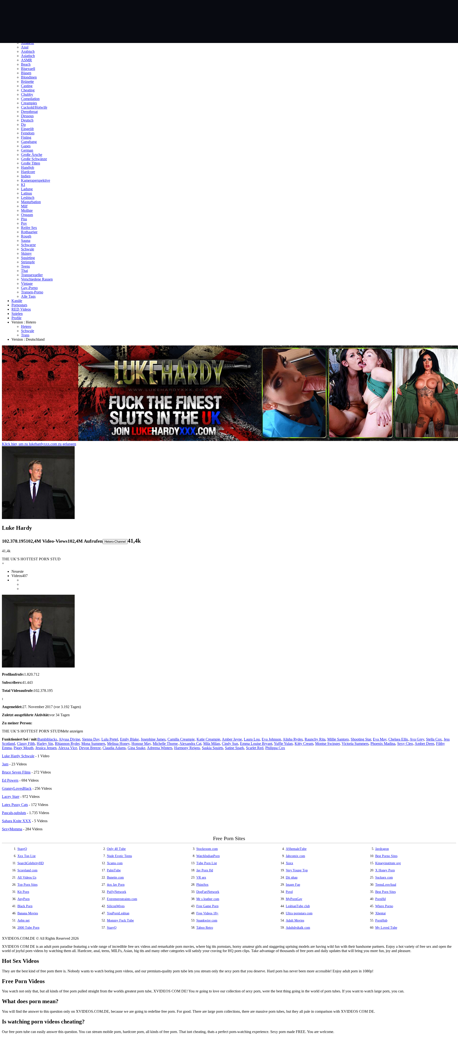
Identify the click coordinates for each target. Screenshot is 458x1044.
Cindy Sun (230, 744)
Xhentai (380, 913)
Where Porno (384, 906)
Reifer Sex (29, 228)
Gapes (26, 146)
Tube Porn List (206, 863)
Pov (24, 223)
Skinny (26, 253)
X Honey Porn (385, 870)
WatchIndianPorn (208, 856)
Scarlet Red (254, 748)
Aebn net (23, 920)
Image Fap (293, 884)
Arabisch (28, 51)
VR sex (201, 877)
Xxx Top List (26, 856)
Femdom (27, 133)
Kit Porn (23, 892)
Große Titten (30, 163)
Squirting (28, 258)
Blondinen (29, 77)
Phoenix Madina (382, 744)
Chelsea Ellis (398, 739)
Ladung (27, 189)
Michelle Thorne (165, 744)
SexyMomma (12, 829)
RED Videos (21, 309)
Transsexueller (32, 275)
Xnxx (289, 863)
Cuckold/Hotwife (34, 107)
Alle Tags (28, 296)
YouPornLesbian (118, 913)
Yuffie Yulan (283, 744)
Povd (289, 892)
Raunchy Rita (315, 739)
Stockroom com (207, 849)
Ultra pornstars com (299, 913)
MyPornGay (294, 899)
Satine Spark (234, 748)
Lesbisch (27, 198)
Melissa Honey (118, 744)
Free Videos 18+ (207, 913)
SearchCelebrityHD (30, 863)
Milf (24, 206)
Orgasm (27, 215)
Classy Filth (26, 744)
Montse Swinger (327, 744)
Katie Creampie (208, 739)
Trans (25, 335)
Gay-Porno (29, 288)
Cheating (28, 90)
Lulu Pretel (109, 739)
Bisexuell (28, 69)
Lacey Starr (10, 797)
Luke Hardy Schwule (18, 756)
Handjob (27, 167)
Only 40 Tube (116, 849)
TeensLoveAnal (385, 884)
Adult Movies (295, 920)
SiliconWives (116, 906)
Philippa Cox (275, 748)
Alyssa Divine (69, 739)
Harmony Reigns (187, 748)
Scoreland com (27, 870)
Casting (26, 86)
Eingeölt (27, 129)
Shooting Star (361, 739)
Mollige (27, 210)
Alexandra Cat (190, 744)
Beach (26, 64)
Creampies (29, 103)
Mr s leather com (207, 899)
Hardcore (28, 172)
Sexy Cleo (405, 744)
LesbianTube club (298, 906)
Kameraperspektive (35, 180)
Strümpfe (28, 262)
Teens (25, 266)
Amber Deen (424, 744)
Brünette (27, 81)
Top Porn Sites (27, 884)
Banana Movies (27, 913)
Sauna (25, 240)
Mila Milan (211, 744)
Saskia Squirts (212, 748)
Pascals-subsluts (14, 813)
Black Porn (24, 906)
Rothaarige (29, 232)
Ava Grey (417, 739)
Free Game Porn (207, 906)
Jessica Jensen (46, 748)
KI (23, 185)
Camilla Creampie (181, 739)
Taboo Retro (204, 927)
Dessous (27, 116)
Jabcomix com (295, 856)
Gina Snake (136, 748)
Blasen (26, 73)
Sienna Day (90, 739)
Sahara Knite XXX (16, 821)
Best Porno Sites (386, 856)
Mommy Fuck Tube (120, 920)
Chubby (27, 94)
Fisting (26, 137)
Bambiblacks (47, 739)
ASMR (26, 60)
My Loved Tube (386, 927)
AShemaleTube (296, 849)
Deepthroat (29, 112)
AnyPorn (23, 899)
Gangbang (29, 142)
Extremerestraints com (122, 899)
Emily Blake (129, 739)
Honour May (141, 744)
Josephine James (153, 739)
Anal (24, 47)
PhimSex (202, 884)
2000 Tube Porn (28, 927)
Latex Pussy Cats (15, 805)
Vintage (27, 283)
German (27, 150)
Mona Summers (93, 744)
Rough (26, 236)
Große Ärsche (31, 155)
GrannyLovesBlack (16, 788)
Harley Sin (45, 744)
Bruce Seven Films (16, 772)
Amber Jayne (232, 739)
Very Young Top (297, 870)
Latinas (26, 193)
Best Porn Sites (385, 892)
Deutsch (27, 120)
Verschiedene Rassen (37, 279)
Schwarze (28, 245)
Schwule (27, 249)
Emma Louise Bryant (256, 744)
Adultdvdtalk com (298, 927)
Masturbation (31, 202)
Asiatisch (28, 56)
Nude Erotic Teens (119, 856)
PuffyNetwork (116, 892)
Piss (24, 219)
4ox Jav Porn (116, 884)
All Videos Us (26, 877)
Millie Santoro (338, 739)
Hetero (26, 326)
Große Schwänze (34, 159)
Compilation (30, 99)
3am (5, 764)
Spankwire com (206, 920)
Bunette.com (115, 877)
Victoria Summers (355, 744)
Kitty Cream (304, 744)
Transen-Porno (32, 292)
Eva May (379, 739)
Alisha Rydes (293, 739)
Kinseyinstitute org (388, 863)
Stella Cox (434, 739)
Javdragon (382, 849)
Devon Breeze (90, 748)
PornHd (380, 899)
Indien (26, 176)
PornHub (381, 920)
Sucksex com (384, 877)
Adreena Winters (159, 748)
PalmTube (114, 870)
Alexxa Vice (67, 748)
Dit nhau (291, 877)
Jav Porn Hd (204, 870)
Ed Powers (10, 780)
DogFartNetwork (207, 892)
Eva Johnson (271, 739)
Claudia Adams (114, 748)
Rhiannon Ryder (67, 744)
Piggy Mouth (23, 748)
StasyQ (22, 849)
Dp (23, 124)
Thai (24, 271)
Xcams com (115, 863)
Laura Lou (252, 739)
